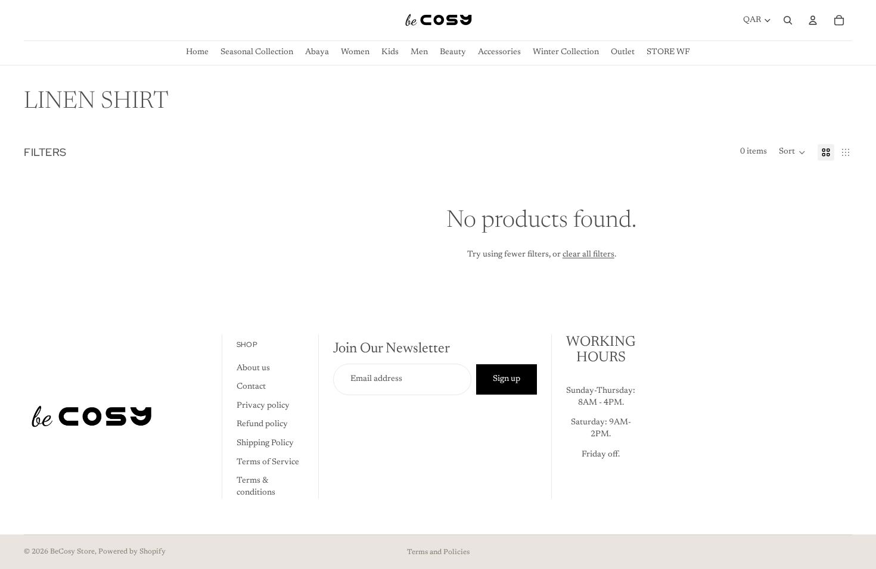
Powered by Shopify (132, 551)
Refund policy (262, 424)
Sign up (506, 379)
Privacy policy (263, 406)
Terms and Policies (438, 552)
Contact (251, 387)
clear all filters (588, 255)
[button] (792, 152)
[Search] (788, 20)
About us (253, 368)
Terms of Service (268, 462)
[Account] (813, 20)
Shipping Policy (265, 443)
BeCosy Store (72, 551)
